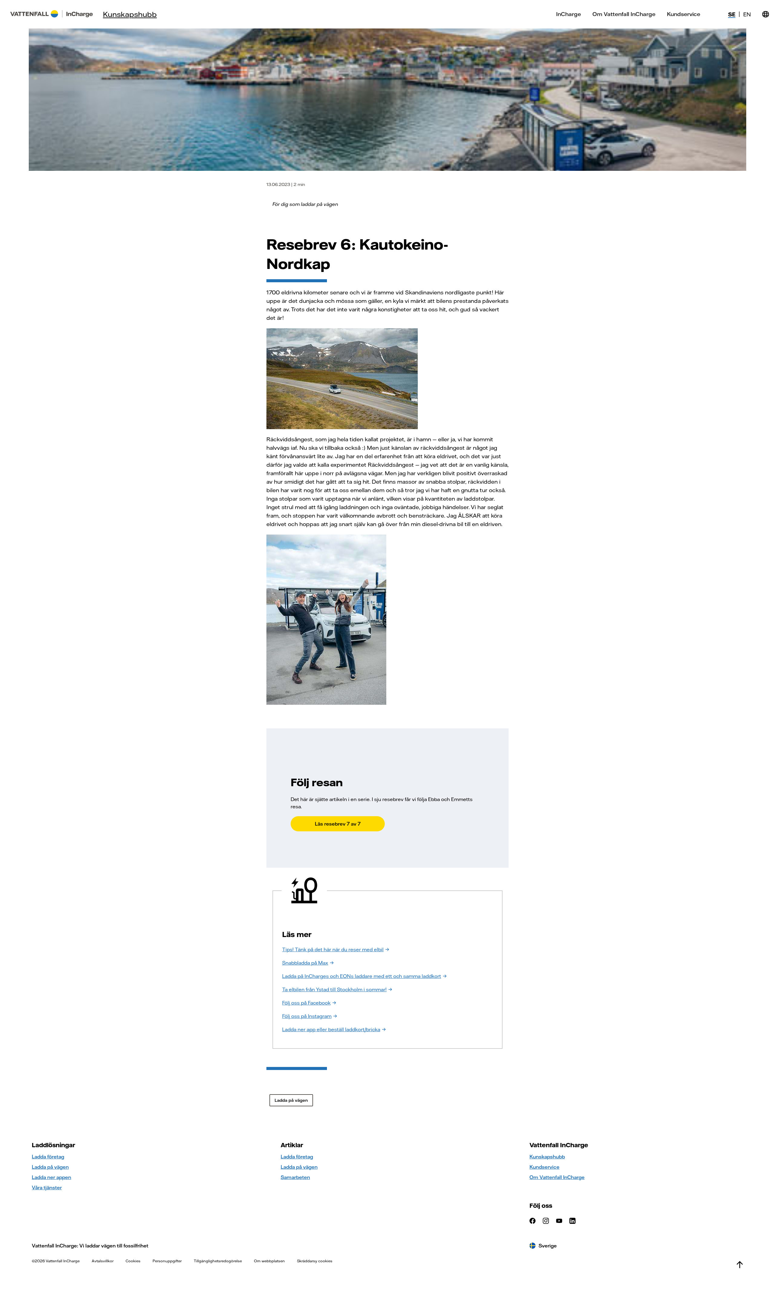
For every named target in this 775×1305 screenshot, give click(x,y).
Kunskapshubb (130, 14)
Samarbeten (295, 1177)
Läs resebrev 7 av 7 (338, 824)
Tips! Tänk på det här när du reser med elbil (333, 949)
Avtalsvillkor (103, 1261)
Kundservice (683, 14)
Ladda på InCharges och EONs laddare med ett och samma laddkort (361, 976)
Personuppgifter (167, 1261)
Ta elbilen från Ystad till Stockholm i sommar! (334, 989)
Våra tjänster (47, 1187)
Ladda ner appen (51, 1177)
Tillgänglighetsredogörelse (218, 1261)
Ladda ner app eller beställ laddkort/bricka (331, 1029)
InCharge (568, 14)
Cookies (133, 1261)
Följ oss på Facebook (306, 1003)
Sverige (548, 1246)
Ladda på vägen (50, 1167)
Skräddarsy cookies (314, 1261)
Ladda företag (48, 1157)
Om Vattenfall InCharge (623, 14)
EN (747, 14)
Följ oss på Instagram (306, 1016)
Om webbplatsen (269, 1261)
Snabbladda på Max (305, 963)
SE (731, 14)
